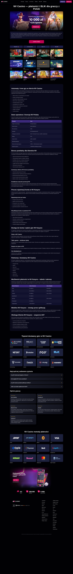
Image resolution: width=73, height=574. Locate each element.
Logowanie (43, 500)
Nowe (54, 512)
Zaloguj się (63, 1)
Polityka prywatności (45, 515)
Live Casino (31, 1)
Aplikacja (44, 1)
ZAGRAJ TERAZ (36, 41)
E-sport (54, 505)
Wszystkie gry (55, 529)
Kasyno (26, 1)
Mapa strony (44, 507)
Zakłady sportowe (55, 500)
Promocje (22, 1)
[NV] (4, 1)
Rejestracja (69, 1)
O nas (43, 512)
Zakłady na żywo (55, 502)
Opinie (43, 505)
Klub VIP (40, 1)
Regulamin (43, 517)
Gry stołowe (55, 520)
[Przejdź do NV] (36, 20)
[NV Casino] (16, 501)
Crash (43, 46)
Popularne (16, 46)
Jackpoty (54, 527)
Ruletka (54, 525)
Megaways (54, 517)
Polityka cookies (44, 520)
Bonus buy (54, 515)
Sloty (56, 46)
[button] (36, 375)
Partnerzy (43, 510)
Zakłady (36, 1)
